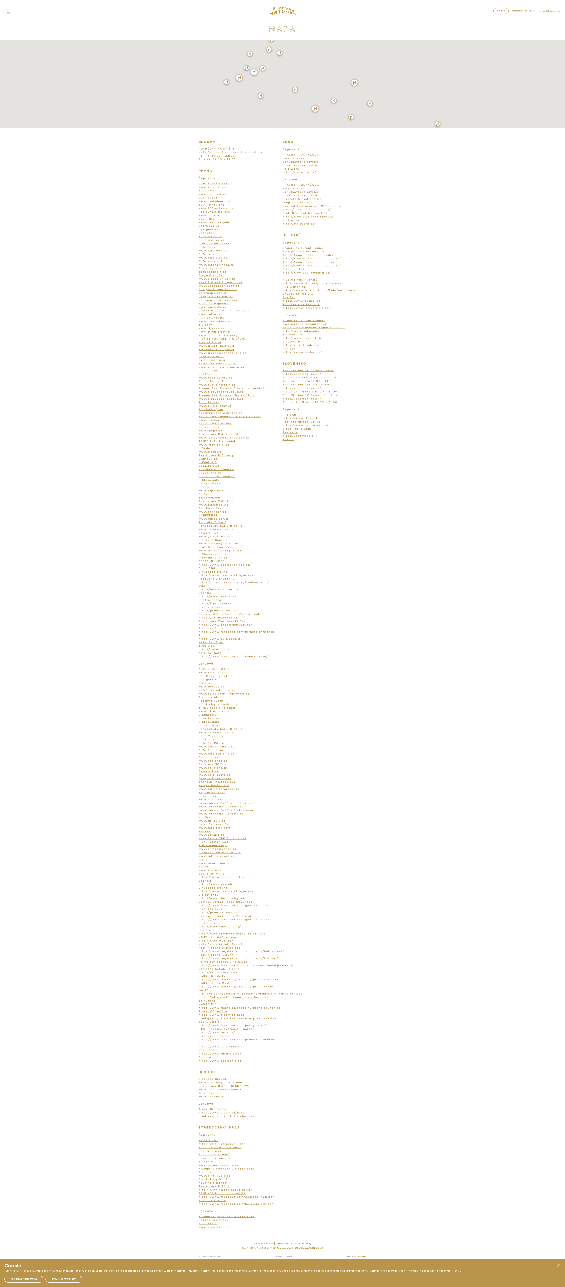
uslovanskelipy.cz (213, 558)
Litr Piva (206, 930)
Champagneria (210, 268)
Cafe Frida (207, 247)
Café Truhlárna (211, 750)
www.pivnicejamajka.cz (217, 321)
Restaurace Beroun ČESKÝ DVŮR (225, 1086)
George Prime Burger (216, 296)
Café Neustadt (210, 261)
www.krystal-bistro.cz (217, 346)
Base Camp (208, 796)
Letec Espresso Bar (214, 824)
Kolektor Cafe (210, 653)
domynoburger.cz (213, 293)
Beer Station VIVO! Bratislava (307, 385)
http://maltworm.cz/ (299, 172)
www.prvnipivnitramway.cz (220, 335)
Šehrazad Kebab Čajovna (219, 969)
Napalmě (206, 487)
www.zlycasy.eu (212, 328)
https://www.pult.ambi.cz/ (221, 639)
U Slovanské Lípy (213, 554)
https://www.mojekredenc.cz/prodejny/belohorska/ (241, 951)
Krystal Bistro (210, 342)
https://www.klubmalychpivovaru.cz (312, 283)
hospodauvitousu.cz (215, 1158)
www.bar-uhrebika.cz (216, 529)
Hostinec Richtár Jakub (301, 422)
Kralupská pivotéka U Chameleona (227, 1169)
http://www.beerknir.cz (218, 884)
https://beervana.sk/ (299, 436)
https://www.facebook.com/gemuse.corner (234, 905)
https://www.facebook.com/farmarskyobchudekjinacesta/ (246, 965)
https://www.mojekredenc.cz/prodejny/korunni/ (238, 958)
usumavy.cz (208, 459)
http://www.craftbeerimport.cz (308, 217)
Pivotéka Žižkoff (212, 522)
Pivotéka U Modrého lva (302, 199)
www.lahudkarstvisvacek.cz (221, 807)
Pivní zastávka (211, 607)
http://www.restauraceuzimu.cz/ (225, 1190)
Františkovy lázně (213, 1179)
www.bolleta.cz (211, 215)
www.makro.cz (210, 870)
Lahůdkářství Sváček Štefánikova (226, 810)
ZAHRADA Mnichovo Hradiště (222, 1193)
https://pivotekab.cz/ (300, 345)
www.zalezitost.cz (214, 505)
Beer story (207, 233)
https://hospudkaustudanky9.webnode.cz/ (234, 582)
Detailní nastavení (24, 1279)
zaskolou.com (210, 498)
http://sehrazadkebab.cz (219, 972)
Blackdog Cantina (213, 540)
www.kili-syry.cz (212, 821)
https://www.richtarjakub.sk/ (306, 425)
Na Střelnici (208, 1140)
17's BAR (289, 415)
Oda (202, 586)
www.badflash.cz (212, 512)
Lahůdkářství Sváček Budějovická (226, 803)
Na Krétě (206, 1162)
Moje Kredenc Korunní (217, 955)
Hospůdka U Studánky (217, 579)
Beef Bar (206, 593)
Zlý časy (205, 325)
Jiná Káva (207, 1093)
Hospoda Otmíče (212, 1200)
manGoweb (361, 1256)
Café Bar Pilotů (211, 743)
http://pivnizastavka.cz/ (219, 611)
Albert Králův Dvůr (214, 1109)
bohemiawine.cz (212, 240)
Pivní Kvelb (208, 1172)
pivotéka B (291, 342)
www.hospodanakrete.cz (219, 1165)
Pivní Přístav (209, 402)
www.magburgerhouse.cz (219, 286)
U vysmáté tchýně (213, 572)
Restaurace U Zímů (214, 1186)
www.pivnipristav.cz (215, 406)
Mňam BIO (207, 1050)
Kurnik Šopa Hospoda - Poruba (307, 255)
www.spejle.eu (210, 431)
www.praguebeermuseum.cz (221, 392)
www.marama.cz (212, 835)
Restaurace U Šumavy (216, 455)
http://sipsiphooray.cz (217, 603)
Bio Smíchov (208, 895)
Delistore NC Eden (214, 764)
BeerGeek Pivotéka (214, 676)
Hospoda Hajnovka (214, 303)
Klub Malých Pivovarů (300, 280)
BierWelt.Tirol (294, 335)
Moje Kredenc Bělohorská (219, 948)
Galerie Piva (209, 533)
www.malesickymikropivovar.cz (224, 367)
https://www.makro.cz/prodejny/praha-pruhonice (240, 1008)
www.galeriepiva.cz (215, 536)
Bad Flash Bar (210, 508)
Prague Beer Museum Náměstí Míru (227, 395)
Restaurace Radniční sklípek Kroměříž (313, 327)
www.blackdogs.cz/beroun (220, 1082)
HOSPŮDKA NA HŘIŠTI (216, 149)
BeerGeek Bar (210, 226)
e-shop (501, 11)
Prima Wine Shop (213, 845)
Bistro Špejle (209, 427)
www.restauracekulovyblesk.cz (224, 438)
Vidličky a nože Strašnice (220, 852)
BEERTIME (207, 219)
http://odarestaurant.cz (219, 589)
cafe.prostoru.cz (212, 360)
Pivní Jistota (209, 371)
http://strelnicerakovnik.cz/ (222, 1144)
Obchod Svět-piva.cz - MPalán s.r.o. (312, 206)
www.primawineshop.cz (218, 849)
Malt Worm (291, 169)
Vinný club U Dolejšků (217, 476)
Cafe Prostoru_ (211, 356)
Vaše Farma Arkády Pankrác (222, 944)
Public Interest (211, 381)
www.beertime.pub (214, 222)
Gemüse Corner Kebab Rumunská (225, 902)
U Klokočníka (209, 480)
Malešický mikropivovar (218, 363)
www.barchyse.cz (213, 194)
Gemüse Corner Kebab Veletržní (225, 916)
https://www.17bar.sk (300, 418)
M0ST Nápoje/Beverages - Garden (227, 1029)
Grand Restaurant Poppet (303, 248)
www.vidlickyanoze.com (218, 856)
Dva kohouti (208, 198)
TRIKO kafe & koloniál (217, 441)
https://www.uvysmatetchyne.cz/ (226, 575)
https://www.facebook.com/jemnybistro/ (232, 1025)
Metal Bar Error (211, 642)
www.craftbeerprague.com (220, 551)
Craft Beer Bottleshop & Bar (305, 213)
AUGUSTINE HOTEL (214, 183)
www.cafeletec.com (215, 828)
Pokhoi (288, 439)
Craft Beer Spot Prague (218, 547)
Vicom (203, 859)
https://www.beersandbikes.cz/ (225, 565)
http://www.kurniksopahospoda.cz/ (311, 258)
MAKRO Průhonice (213, 1004)
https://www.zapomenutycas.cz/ (225, 625)
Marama (205, 831)
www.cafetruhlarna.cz (217, 754)
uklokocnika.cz (211, 483)
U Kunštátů (208, 462)
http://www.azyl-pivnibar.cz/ (306, 273)
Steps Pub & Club (296, 429)
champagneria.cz (212, 272)
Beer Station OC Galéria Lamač (308, 370)
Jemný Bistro (209, 1022)
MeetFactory (209, 374)
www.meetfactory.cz (215, 378)
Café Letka (208, 254)
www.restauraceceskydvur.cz (222, 1089)
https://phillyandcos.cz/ (219, 618)
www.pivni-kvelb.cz (215, 1176)
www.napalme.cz (212, 491)
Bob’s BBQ (207, 568)
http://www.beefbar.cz (218, 596)
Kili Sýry (205, 817)
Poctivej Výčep (211, 409)
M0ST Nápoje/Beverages (219, 937)
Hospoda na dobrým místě (220, 1147)
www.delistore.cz (213, 768)
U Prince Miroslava (214, 243)
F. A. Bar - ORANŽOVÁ (300, 155)
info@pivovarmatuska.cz (308, 1248)
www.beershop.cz (213, 761)
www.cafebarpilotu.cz (217, 747)
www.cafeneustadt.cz (216, 265)
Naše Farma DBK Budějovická (222, 838)
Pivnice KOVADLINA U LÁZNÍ (222, 339)
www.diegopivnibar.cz (217, 279)
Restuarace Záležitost (217, 501)
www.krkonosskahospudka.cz (222, 353)
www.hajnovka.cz (213, 307)
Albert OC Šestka (213, 1011)
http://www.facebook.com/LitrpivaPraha (232, 934)
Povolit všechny (64, 1279)
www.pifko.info (211, 799)
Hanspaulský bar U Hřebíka (221, 526)
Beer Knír (206, 881)
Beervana (290, 432)
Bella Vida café (211, 736)
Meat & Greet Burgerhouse (220, 282)
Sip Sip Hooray (211, 600)
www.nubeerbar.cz (214, 519)
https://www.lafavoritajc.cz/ (306, 308)
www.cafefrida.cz (213, 251)
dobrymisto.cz (210, 1151)
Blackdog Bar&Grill (214, 1079)
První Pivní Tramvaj (215, 332)
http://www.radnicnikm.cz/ (304, 331)
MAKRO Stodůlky (212, 976)
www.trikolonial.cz (214, 445)
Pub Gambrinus (294, 287)
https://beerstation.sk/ (301, 374)
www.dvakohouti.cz (215, 201)
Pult (202, 635)
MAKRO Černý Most (214, 983)
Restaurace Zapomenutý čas (222, 621)
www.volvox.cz (211, 314)
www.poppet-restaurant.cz (304, 251)
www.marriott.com (214, 187)
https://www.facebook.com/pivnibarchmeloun (236, 632)
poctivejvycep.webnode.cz (220, 413)
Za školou (207, 494)
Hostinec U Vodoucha (216, 469)
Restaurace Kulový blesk (219, 434)
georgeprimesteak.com (217, 782)
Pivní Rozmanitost (214, 842)
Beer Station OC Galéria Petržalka (310, 395)
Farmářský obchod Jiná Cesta (223, 962)
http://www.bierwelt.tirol (303, 338)
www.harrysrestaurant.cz (219, 789)
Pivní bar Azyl (294, 269)
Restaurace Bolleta (214, 212)
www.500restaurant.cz (217, 208)
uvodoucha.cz (210, 473)
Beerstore (207, 1057)
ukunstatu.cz (209, 466)
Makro (203, 867)
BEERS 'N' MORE (212, 561)
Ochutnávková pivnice (300, 162)
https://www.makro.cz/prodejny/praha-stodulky (238, 979)
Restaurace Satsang (215, 423)
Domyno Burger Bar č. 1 (218, 289)
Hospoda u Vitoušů (214, 1154)
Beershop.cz (209, 757)
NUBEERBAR (208, 515)
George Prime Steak (215, 778)
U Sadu (204, 448)
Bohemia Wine (210, 236)
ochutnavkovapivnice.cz (302, 165)
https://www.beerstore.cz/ (221, 1061)
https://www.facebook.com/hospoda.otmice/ (236, 1204)
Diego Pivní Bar (211, 275)
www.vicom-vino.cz (214, 863)
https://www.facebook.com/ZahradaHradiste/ (236, 1197)
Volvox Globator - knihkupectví (225, 311)
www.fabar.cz (293, 158)
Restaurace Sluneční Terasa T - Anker (230, 416)
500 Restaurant (212, 205)
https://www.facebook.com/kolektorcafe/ (233, 656)
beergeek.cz (209, 229)
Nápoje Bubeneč (212, 792)
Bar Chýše (207, 191)
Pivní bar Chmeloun (215, 628)
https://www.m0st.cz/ (217, 1032)
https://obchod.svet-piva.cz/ (306, 210)
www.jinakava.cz (212, 1097)
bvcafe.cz (207, 739)
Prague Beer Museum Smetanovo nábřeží (232, 388)
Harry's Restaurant (214, 785)
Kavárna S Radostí (214, 1183)
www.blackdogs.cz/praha (219, 543)
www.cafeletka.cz (213, 258)
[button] (262, 68)
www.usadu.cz (210, 452)
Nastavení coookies (283, 1256)
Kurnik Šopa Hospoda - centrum (308, 262)
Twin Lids (206, 646)
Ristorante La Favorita (301, 304)
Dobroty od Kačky (213, 1220)
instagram (517, 11)
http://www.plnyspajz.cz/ (220, 927)
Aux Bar (288, 297)
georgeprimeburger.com (218, 300)
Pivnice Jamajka (212, 318)
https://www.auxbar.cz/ (302, 301)
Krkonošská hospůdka (216, 349)
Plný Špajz (207, 923)
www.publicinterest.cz (217, 385)
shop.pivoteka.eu (296, 202)
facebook (530, 11)
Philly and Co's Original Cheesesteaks (230, 614)
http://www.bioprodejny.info (223, 898)
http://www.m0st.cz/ (216, 941)
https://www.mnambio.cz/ (220, 1054)
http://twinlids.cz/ (214, 649)
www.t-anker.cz (211, 420)
